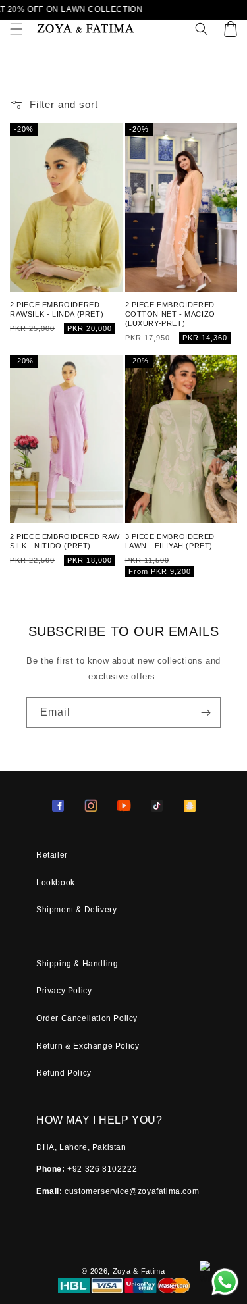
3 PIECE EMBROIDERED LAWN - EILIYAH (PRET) (170, 541)
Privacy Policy (64, 990)
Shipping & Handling (77, 963)
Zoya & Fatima (139, 1271)
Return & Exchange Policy (87, 1046)
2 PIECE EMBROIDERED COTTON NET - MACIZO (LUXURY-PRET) (170, 314)
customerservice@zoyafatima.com (132, 1191)
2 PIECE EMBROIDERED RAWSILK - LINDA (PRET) (56, 309)
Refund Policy (64, 1073)
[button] (16, 28)
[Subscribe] (205, 712)
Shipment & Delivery (76, 909)
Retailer (52, 855)
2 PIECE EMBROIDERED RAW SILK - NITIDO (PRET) (65, 541)
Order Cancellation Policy (87, 1018)
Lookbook (55, 882)
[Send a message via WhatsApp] (224, 1281)
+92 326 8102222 (102, 1169)
